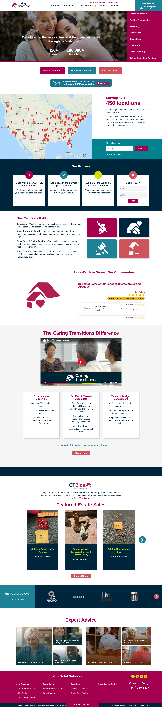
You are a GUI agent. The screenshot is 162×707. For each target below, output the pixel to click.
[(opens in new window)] (52, 596)
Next (133, 201)
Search (141, 148)
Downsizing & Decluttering (29, 231)
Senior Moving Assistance (25, 689)
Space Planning (137, 52)
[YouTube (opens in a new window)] (145, 676)
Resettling (134, 26)
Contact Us (81, 453)
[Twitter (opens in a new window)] (137, 676)
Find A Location (51, 70)
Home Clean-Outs (24, 251)
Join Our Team (109, 70)
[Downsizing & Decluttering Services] (134, 227)
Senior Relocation (138, 14)
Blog (116, 2)
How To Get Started (81, 70)
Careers (110, 2)
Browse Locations (113, 154)
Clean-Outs (135, 45)
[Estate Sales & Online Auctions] (102, 248)
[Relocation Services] (102, 227)
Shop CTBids (82, 576)
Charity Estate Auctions (79, 693)
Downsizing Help (49, 684)
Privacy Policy (144, 705)
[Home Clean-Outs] (134, 248)
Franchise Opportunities (98, 2)
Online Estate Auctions (79, 689)
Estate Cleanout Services (107, 684)
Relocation (21, 224)
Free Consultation (82, 704)
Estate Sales (75, 684)
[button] (19, 539)
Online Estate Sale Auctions (143, 58)
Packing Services (22, 693)
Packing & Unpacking (140, 20)
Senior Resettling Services (25, 698)
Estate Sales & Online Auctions (31, 241)
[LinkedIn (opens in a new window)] (141, 676)
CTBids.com (85, 498)
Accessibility (132, 705)
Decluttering (135, 33)
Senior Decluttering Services (53, 689)
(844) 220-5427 (139, 687)
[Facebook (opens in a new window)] (133, 676)
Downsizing (135, 39)
